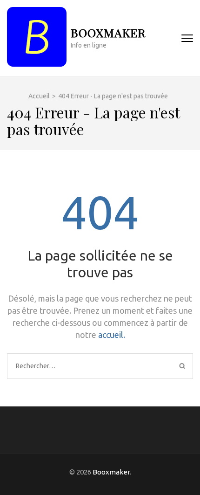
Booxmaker (108, 32)
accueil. (111, 334)
